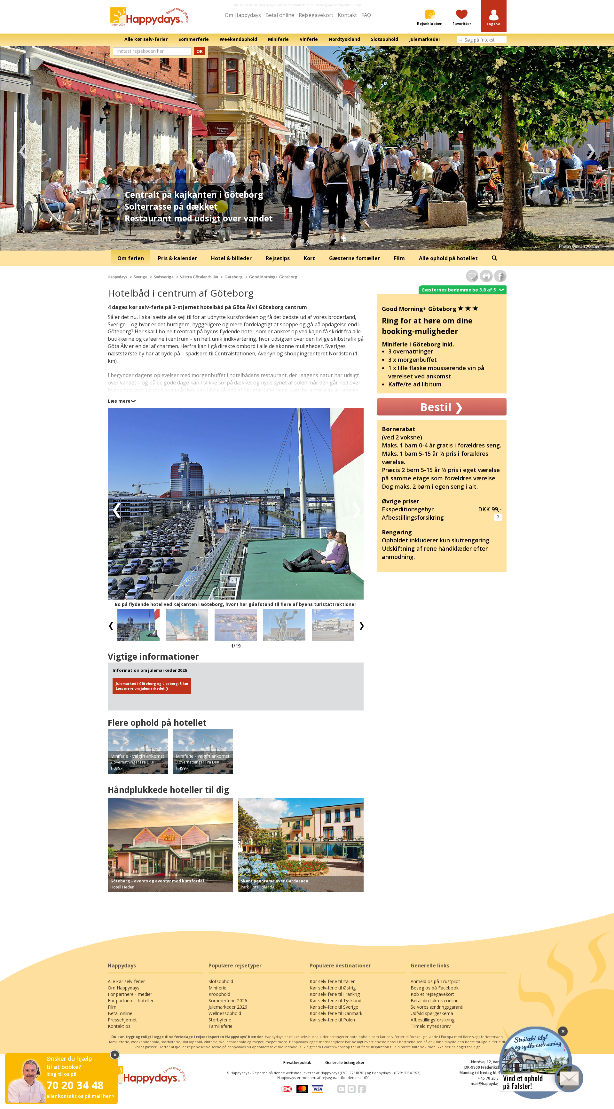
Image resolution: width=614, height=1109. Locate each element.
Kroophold (219, 994)
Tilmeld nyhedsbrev (431, 1026)
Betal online (279, 15)
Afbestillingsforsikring (432, 1020)
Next (591, 148)
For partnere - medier (130, 994)
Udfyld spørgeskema (432, 1013)
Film (112, 1007)
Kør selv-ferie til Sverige (334, 1007)
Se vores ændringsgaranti (437, 1007)
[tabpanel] (307, 148)
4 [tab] (321, 241)
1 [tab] (292, 241)
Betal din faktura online (435, 1000)
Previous (23, 148)
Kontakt (347, 15)
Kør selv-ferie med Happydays (254, 5)
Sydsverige (164, 277)
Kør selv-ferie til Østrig (333, 988)
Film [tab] (399, 258)
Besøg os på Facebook (435, 988)
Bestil (441, 406)
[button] (494, 18)
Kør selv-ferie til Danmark (336, 1013)
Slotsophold (221, 981)
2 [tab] (302, 241)
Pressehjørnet (122, 1020)
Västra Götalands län (199, 277)
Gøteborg (233, 277)
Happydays (117, 277)
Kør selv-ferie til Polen (332, 1020)
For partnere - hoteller (131, 1000)
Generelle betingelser (345, 1062)
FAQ (366, 15)
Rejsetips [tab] (278, 258)
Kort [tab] (309, 258)
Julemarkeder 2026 (228, 1007)
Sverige (140, 277)
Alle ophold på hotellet (448, 258)
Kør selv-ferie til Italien (333, 981)
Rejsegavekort (316, 15)
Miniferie (217, 988)
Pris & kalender (177, 258)
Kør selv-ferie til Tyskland (335, 1000)
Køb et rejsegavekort (432, 994)
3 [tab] (312, 241)
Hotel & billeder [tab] (231, 258)
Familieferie (220, 1026)
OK (199, 51)
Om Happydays (243, 15)
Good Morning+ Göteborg (273, 277)
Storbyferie (220, 1020)
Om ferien (130, 258)
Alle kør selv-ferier (126, 981)
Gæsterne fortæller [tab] (354, 258)
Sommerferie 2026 (228, 1000)
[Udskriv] (486, 276)
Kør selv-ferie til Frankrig (335, 994)
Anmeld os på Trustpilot (435, 981)
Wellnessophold (225, 1013)
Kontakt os (119, 1026)
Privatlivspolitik (297, 1062)
